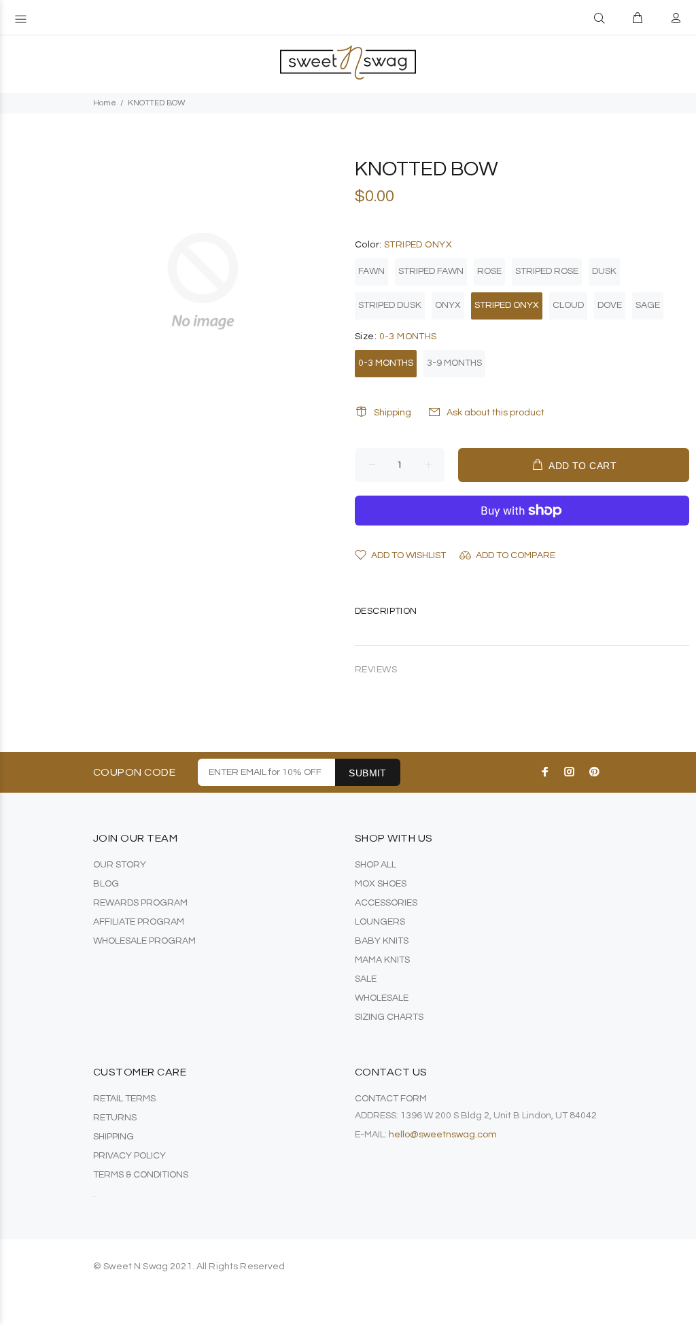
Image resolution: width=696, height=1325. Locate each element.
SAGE (648, 305)
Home (104, 103)
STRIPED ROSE (546, 271)
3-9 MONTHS (454, 363)
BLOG (106, 884)
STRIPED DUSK (389, 305)
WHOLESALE (381, 998)
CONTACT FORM (391, 1098)
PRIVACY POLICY (129, 1155)
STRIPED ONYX (506, 305)
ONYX (448, 305)
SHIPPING (113, 1136)
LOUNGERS (380, 922)
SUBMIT (368, 773)
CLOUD (568, 305)
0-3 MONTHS (385, 363)
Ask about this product (495, 412)
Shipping (392, 412)
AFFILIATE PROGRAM (138, 922)
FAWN (371, 271)
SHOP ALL (375, 865)
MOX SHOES (380, 884)
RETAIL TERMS (124, 1098)
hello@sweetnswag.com (443, 1134)
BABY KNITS (381, 941)
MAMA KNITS (382, 960)
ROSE (489, 271)
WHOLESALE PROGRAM (144, 941)
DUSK (604, 271)
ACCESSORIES (386, 903)
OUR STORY (119, 865)
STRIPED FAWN (431, 271)
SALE (366, 979)
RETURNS (115, 1117)
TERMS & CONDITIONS (140, 1175)
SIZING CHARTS (389, 1017)
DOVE (609, 305)
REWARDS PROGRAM (140, 903)
